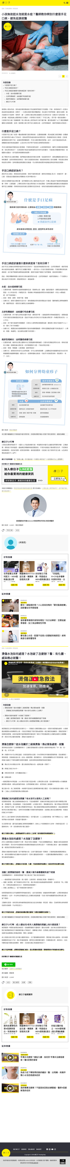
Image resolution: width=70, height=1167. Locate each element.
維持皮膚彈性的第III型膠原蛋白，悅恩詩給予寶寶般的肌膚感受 (10, 1031)
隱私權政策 (31, 1149)
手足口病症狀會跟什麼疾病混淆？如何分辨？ (20, 91)
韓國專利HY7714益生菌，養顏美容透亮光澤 (27, 577)
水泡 (17, 530)
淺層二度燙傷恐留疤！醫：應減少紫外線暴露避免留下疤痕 (26, 718)
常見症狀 (15, 8)
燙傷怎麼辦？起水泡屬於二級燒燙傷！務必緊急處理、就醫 (25, 708)
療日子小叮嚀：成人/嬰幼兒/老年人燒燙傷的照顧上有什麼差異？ (28, 721)
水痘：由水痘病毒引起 (14, 93)
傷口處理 (16, 982)
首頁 (3, 8)
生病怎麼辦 (8, 8)
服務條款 (23, 1149)
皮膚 (23, 982)
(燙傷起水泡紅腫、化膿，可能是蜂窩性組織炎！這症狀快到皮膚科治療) (40, 864)
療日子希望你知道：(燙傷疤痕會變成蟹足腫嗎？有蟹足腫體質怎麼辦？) (26, 912)
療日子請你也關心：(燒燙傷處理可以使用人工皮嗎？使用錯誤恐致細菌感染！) (28, 833)
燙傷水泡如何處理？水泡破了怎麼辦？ (18, 715)
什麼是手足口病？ (11, 85)
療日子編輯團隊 (15, 699)
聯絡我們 (38, 1149)
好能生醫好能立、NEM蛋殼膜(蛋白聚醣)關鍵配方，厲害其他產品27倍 (58, 1031)
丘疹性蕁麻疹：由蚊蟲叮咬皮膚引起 (18, 96)
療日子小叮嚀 (10, 102)
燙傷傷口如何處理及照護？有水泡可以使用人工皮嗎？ (24, 710)
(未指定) (13, 73)
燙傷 (29, 982)
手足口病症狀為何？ (11, 88)
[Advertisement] (35, 1118)
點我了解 (14, 585)
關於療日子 (16, 1149)
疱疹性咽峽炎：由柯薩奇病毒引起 (17, 99)
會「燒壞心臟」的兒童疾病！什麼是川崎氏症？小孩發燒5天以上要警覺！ (39, 459)
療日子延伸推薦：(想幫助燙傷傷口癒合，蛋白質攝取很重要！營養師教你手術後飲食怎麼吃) (33, 950)
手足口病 (9, 530)
